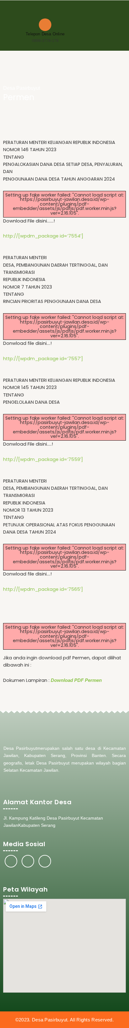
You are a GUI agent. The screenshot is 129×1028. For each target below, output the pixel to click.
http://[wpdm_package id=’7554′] (43, 236)
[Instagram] (28, 861)
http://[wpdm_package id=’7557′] (43, 358)
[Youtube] (45, 861)
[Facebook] (11, 861)
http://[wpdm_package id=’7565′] (43, 589)
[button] (120, 14)
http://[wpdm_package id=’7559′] (43, 459)
